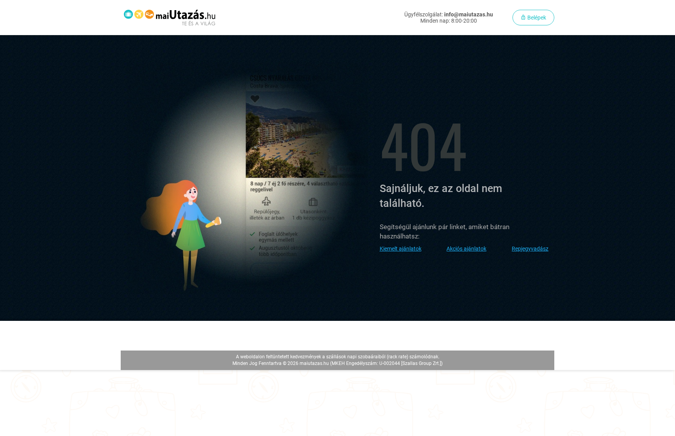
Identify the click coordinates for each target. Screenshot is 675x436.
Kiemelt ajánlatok (400, 249)
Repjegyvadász (530, 249)
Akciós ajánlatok (466, 249)
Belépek (536, 17)
